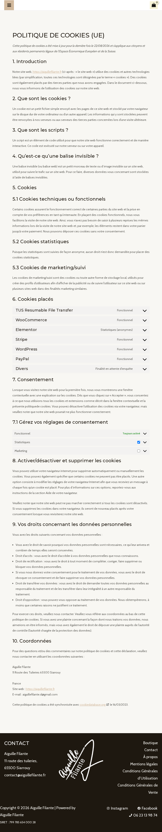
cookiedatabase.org (92, 704)
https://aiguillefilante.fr (47, 72)
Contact (151, 750)
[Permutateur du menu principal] (9, 5)
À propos (150, 757)
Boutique (150, 743)
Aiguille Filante (16, 753)
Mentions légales (144, 764)
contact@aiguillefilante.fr (25, 775)
